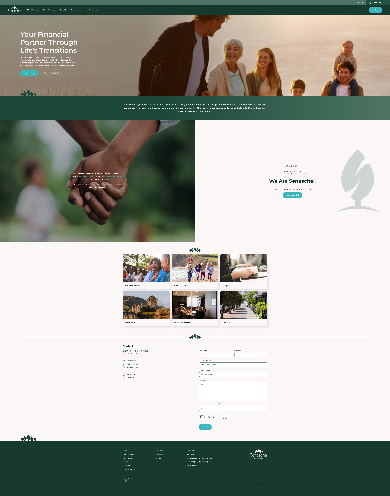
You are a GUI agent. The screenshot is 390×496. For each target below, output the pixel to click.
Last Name (238, 351)
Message (202, 380)
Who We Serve (32, 10)
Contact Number (205, 360)
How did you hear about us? (209, 404)
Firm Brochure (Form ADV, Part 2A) (199, 458)
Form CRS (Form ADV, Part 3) (197, 462)
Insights (63, 10)
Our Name (75, 10)
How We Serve (49, 10)
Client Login (160, 454)
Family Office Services (52, 73)
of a (97, 176)
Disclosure (190, 454)
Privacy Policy (191, 466)
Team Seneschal (91, 10)
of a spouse (92, 179)
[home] (14, 10)
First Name (203, 351)
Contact (375, 10)
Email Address (204, 370)
